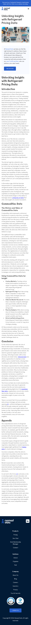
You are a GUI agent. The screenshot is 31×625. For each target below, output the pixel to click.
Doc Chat (15, 538)
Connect (15, 548)
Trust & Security (15, 593)
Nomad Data (9, 49)
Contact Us (15, 610)
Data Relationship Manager (15, 543)
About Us (15, 575)
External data (22, 357)
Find (15, 565)
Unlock (16, 558)
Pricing (15, 535)
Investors (15, 586)
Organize (15, 561)
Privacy (15, 590)
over (7, 61)
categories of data (18, 198)
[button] (27, 8)
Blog (15, 579)
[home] (6, 8)
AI (8, 404)
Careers (15, 582)
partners (16, 61)
